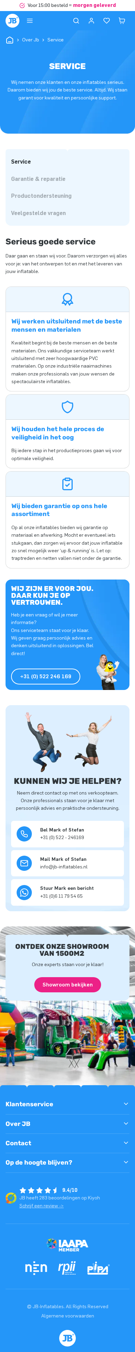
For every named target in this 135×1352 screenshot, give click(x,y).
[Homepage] (12, 21)
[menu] (29, 20)
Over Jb (30, 40)
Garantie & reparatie (38, 179)
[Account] (91, 20)
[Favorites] (106, 20)
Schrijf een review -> (41, 1206)
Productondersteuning (41, 196)
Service (21, 161)
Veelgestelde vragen (38, 213)
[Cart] (121, 20)
